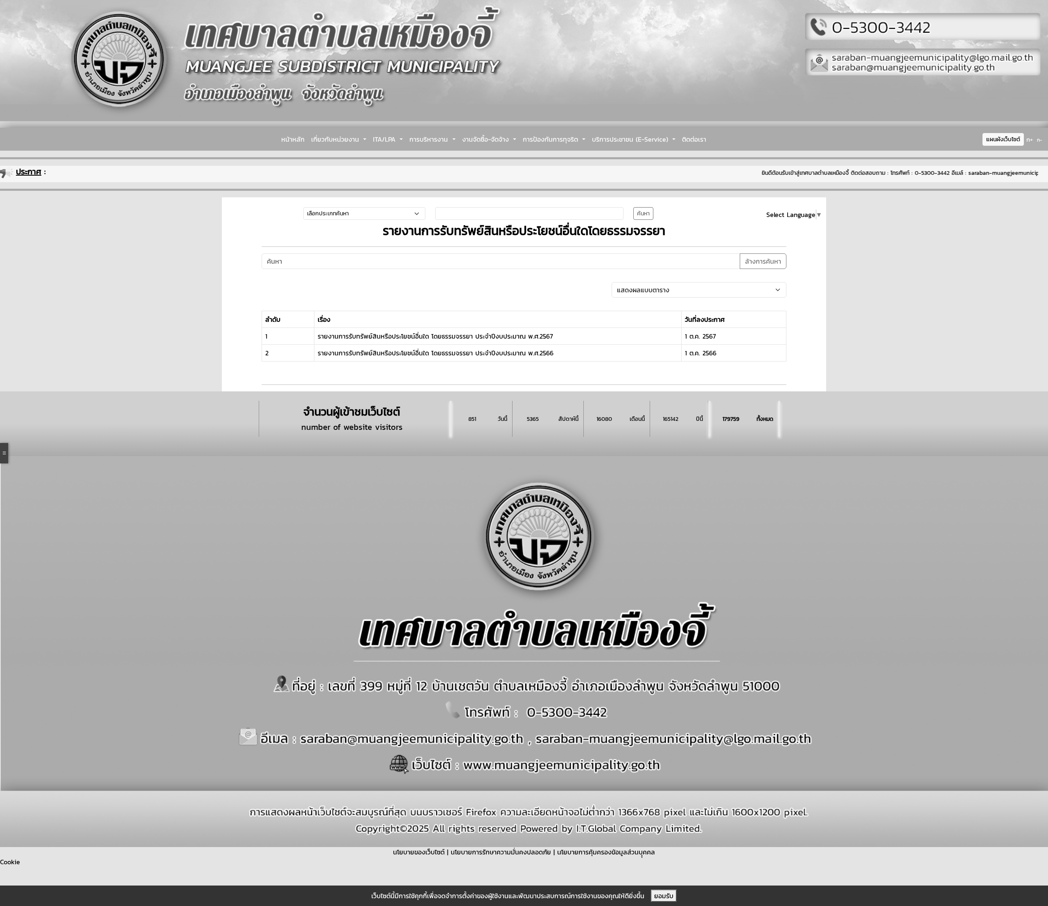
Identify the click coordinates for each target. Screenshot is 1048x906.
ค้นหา (643, 213)
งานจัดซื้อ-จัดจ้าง (486, 139)
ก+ (1029, 139)
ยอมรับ (663, 896)
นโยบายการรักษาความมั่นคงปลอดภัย (501, 852)
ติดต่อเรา (694, 139)
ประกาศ (28, 171)
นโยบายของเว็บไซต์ (419, 852)
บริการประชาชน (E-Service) (631, 139)
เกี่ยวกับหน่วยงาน (336, 139)
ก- (1039, 140)
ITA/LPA (385, 139)
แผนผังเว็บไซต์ (1003, 139)
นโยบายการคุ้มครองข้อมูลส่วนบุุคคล (606, 852)
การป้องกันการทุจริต (551, 139)
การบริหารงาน (429, 139)
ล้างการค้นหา (763, 261)
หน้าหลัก (293, 139)
